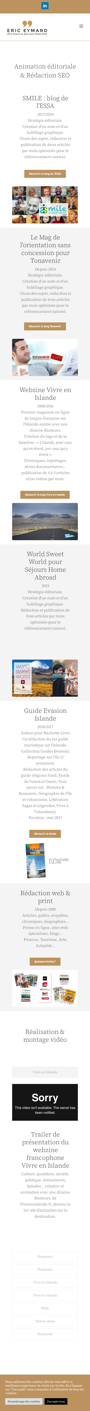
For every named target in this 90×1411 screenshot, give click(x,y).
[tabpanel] (45, 1165)
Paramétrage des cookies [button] (24, 1401)
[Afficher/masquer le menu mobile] (81, 26)
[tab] (45, 1072)
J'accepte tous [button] (56, 1401)
